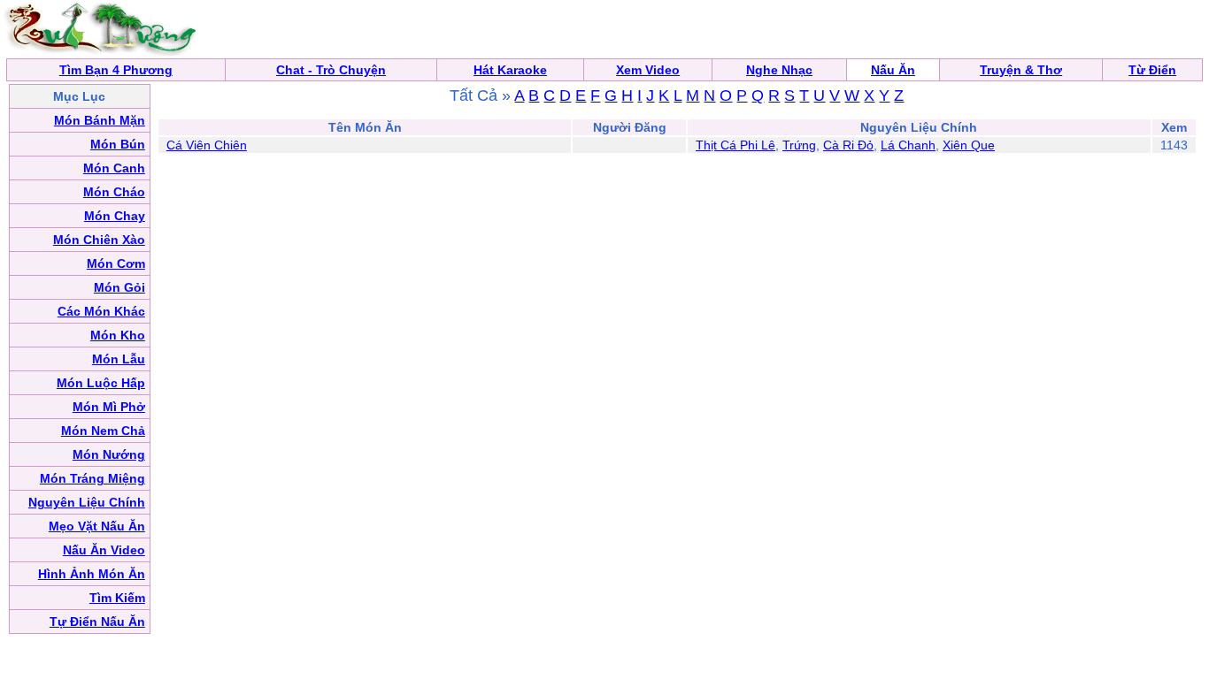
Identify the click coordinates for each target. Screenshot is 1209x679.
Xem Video (648, 70)
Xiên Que (969, 145)
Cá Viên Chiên (206, 145)
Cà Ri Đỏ (848, 145)
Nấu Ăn (893, 70)
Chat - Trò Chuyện (331, 70)
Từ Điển (1152, 70)
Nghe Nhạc (779, 70)
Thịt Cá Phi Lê (735, 145)
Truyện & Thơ (1021, 70)
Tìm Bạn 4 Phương (116, 70)
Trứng (799, 145)
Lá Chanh (908, 145)
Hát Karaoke (510, 70)
